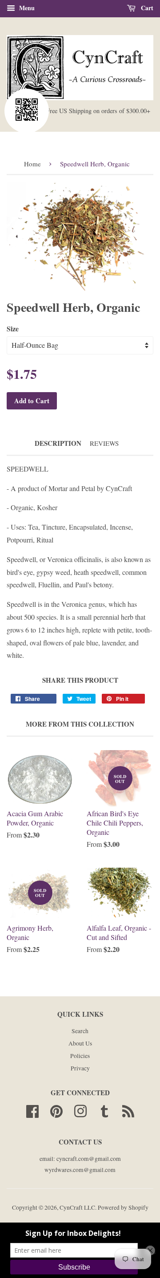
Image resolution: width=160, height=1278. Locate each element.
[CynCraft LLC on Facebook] (32, 1110)
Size (13, 328)
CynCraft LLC (77, 1207)
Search (80, 1031)
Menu (26, 7)
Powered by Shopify (123, 1207)
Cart (146, 7)
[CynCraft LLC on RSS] (128, 1110)
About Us (80, 1043)
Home (32, 163)
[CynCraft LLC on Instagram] (80, 1110)
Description (58, 443)
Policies (80, 1056)
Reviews (104, 443)
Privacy (80, 1068)
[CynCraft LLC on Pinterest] (56, 1110)
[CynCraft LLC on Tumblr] (104, 1110)
